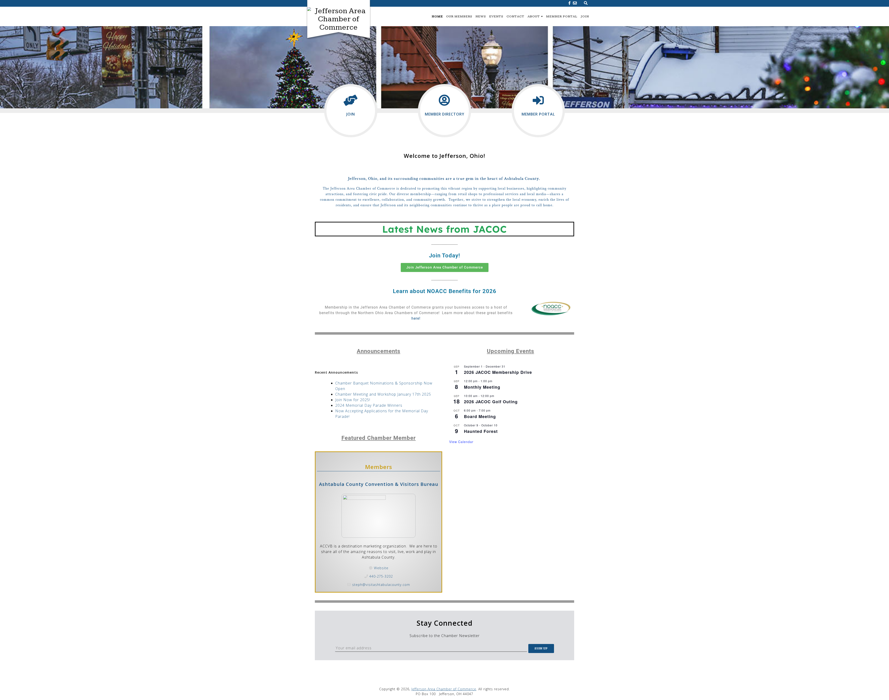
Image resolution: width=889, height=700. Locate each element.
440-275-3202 (381, 576)
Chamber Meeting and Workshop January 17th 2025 (383, 394)
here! (415, 318)
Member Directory (444, 114)
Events (496, 16)
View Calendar (461, 441)
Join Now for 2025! (352, 399)
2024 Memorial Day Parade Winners (368, 405)
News (481, 16)
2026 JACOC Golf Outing (491, 402)
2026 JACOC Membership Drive (498, 372)
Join (585, 16)
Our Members (459, 16)
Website (381, 568)
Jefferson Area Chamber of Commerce (443, 689)
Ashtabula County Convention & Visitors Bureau (378, 484)
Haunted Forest (481, 431)
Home (437, 16)
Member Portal (561, 16)
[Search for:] (586, 5)
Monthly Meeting (482, 387)
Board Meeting (480, 416)
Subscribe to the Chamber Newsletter (445, 628)
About (534, 16)
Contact (515, 16)
